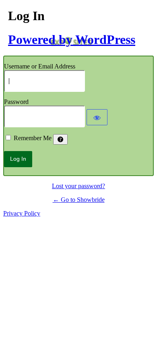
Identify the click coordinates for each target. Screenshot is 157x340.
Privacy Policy (21, 213)
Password (16, 101)
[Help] (60, 139)
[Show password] (97, 117)
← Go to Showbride (79, 199)
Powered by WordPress (71, 39)
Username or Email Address (39, 66)
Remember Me (33, 138)
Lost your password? (78, 185)
